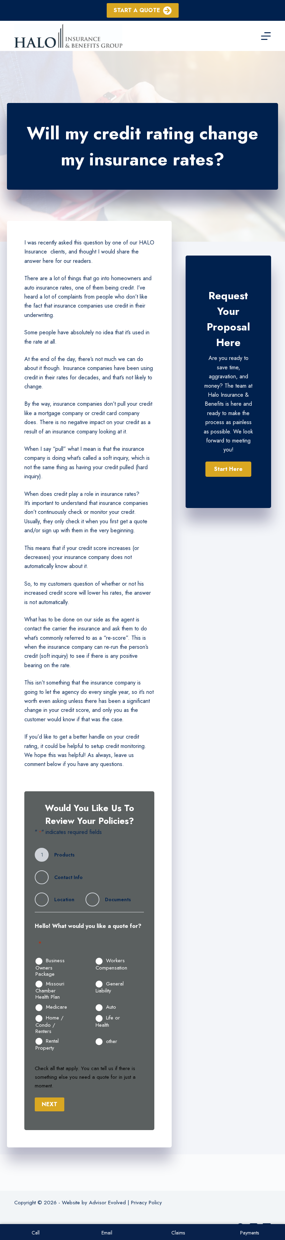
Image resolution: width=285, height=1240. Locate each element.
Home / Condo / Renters (49, 1024)
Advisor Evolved (107, 1202)
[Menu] (266, 36)
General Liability (110, 987)
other (111, 1041)
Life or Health (108, 1021)
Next (49, 1104)
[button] (228, 469)
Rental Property (47, 1044)
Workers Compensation (111, 964)
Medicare (56, 1007)
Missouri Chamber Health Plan (49, 990)
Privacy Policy (146, 1202)
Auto (111, 1007)
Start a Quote (137, 10)
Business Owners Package (50, 967)
